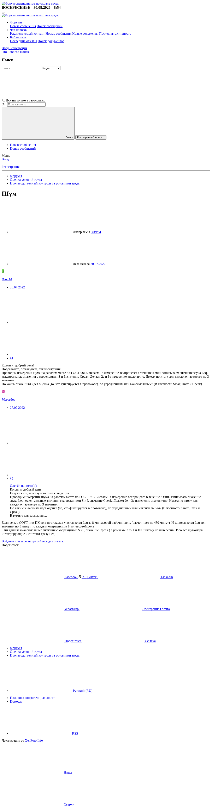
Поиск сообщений (50, 26)
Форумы (16, 22)
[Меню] (3, 12)
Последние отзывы (23, 41)
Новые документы (85, 33)
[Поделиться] (41, 322)
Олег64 (96, 232)
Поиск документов (51, 41)
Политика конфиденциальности (32, 697)
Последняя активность (115, 33)
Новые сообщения (23, 26)
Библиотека (18, 37)
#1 (11, 358)
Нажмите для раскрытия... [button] (28, 515)
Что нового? (18, 30)
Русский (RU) (82, 690)
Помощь (16, 701)
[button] (77, 100)
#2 (11, 478)
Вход (5, 159)
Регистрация (10, 166)
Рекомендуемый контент (27, 33)
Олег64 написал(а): (23, 485)
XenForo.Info (34, 740)
